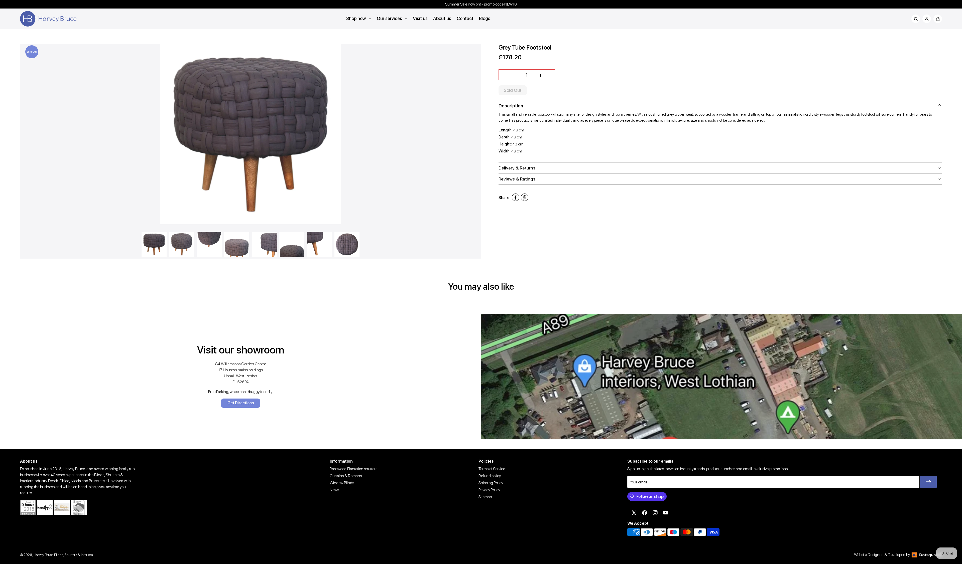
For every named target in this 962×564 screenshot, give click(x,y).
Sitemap (485, 496)
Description (511, 105)
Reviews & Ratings (517, 178)
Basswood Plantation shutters (353, 468)
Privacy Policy (489, 489)
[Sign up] (928, 482)
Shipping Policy (490, 482)
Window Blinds (342, 482)
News (334, 489)
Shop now (356, 18)
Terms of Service (491, 468)
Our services (390, 18)
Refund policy (489, 475)
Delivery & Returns (517, 167)
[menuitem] (359, 18)
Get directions (240, 403)
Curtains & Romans (346, 475)
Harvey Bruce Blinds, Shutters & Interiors (63, 554)
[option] (250, 134)
